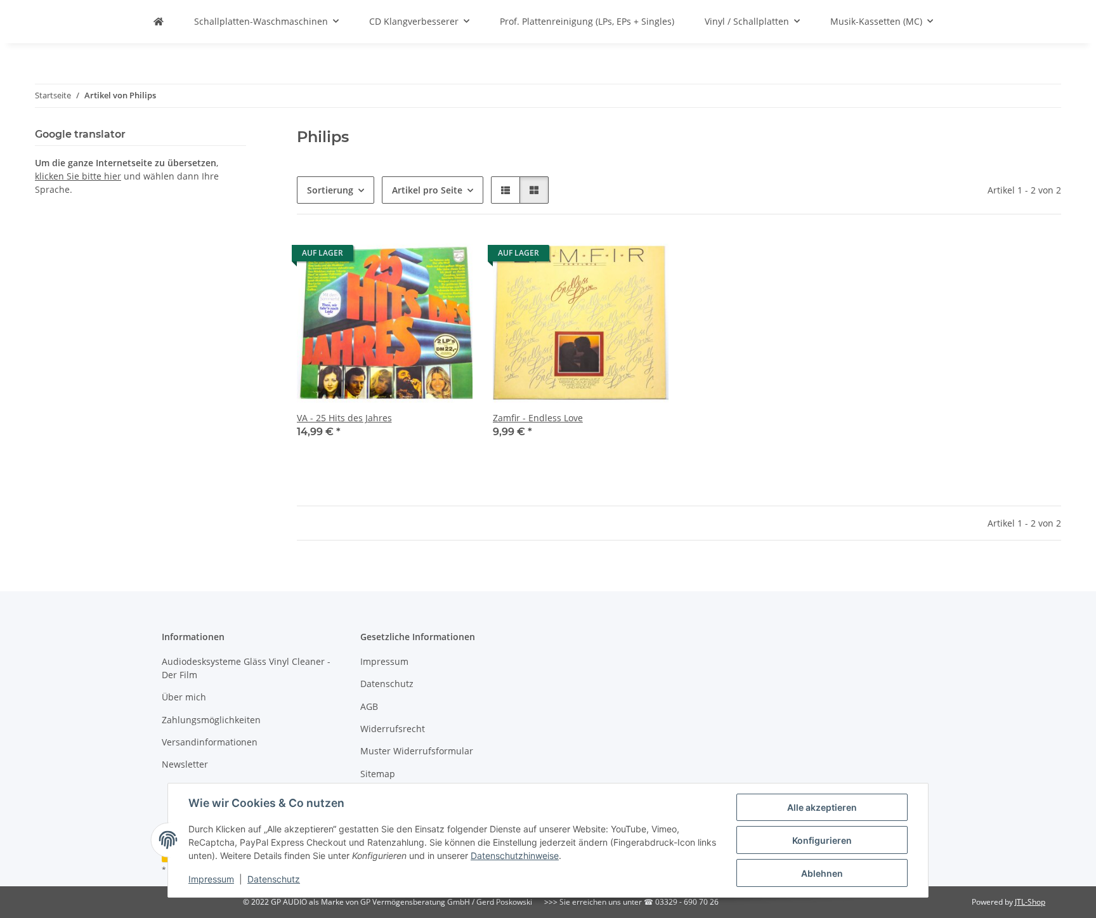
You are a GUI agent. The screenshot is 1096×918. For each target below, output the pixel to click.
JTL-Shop (1030, 901)
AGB (369, 706)
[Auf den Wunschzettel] (451, 256)
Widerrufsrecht (392, 729)
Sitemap (377, 774)
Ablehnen (822, 873)
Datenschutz (273, 879)
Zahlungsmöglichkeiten (211, 720)
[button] (505, 190)
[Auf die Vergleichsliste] (418, 256)
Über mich (184, 697)
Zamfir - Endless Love (538, 418)
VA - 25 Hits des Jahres (344, 418)
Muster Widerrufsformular (416, 751)
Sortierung (330, 190)
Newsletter (185, 764)
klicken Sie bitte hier (78, 176)
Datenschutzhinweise (515, 855)
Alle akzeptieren (822, 807)
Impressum (211, 879)
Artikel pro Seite (427, 190)
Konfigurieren (822, 840)
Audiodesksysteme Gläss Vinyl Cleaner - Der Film (246, 668)
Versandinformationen (210, 742)
